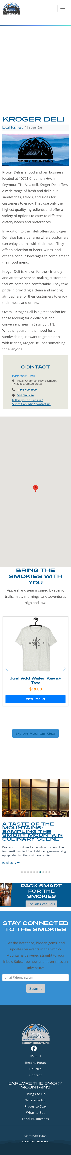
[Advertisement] (35, 78)
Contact (35, 1075)
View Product (35, 699)
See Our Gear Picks (41, 904)
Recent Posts (35, 1063)
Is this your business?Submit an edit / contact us (31, 402)
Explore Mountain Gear (35, 733)
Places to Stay (35, 1106)
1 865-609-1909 (27, 389)
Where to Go (35, 1100)
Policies (35, 1069)
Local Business (12, 127)
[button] (64, 669)
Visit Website (25, 395)
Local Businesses (35, 1119)
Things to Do (35, 1094)
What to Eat (35, 1113)
